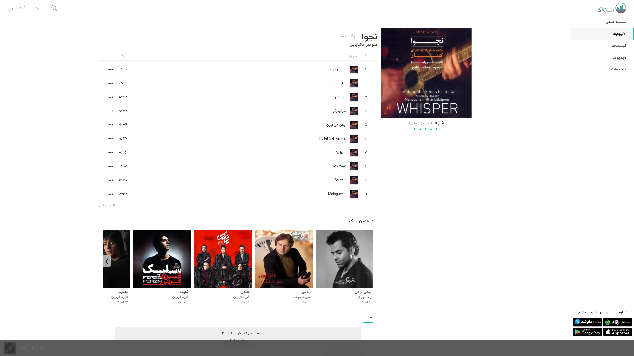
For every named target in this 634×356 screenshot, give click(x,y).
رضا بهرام (364, 297)
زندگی (306, 291)
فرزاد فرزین (241, 297)
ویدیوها (619, 57)
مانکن (245, 291)
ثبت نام (18, 7)
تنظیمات (618, 69)
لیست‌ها (618, 45)
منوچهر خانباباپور (363, 44)
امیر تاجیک (302, 297)
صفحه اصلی (616, 21)
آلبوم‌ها (618, 33)
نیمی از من (363, 291)
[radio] (414, 129)
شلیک (184, 291)
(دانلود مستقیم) (588, 312)
